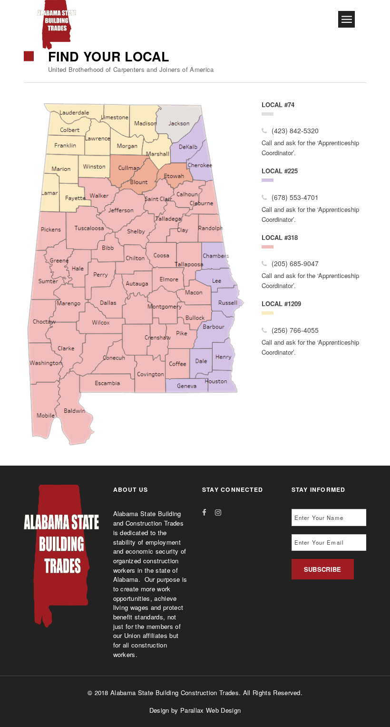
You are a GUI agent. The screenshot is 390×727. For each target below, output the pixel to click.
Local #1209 (281, 303)
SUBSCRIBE (322, 569)
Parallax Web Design (210, 710)
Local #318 (280, 237)
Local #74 (278, 104)
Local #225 (280, 170)
